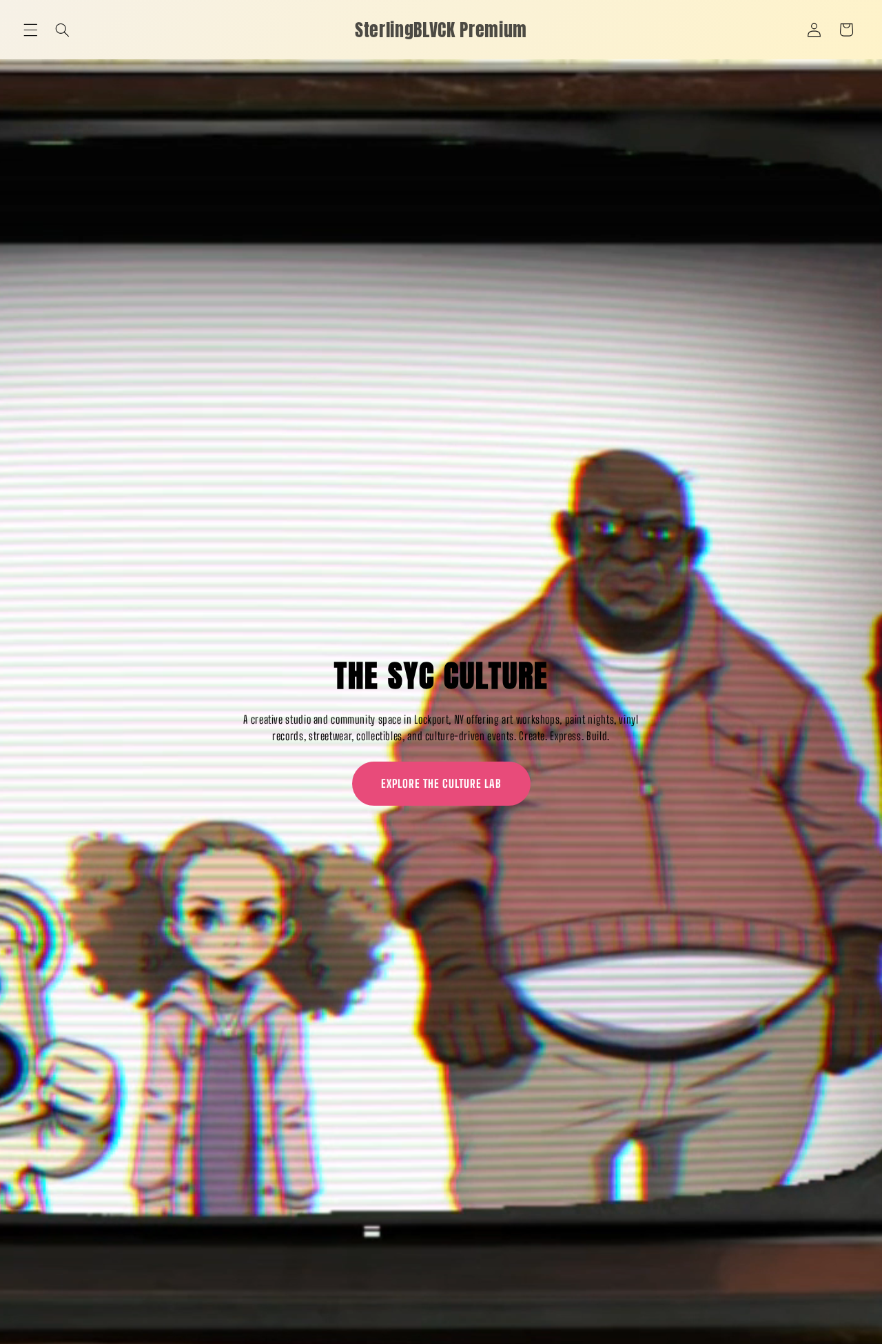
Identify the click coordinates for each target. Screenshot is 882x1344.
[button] (30, 29)
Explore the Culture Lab (441, 783)
